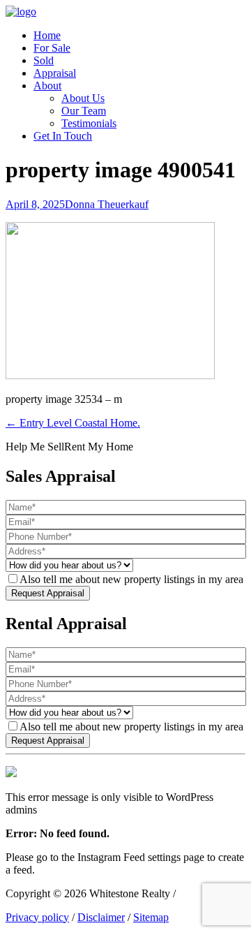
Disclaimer (101, 917)
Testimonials (88, 123)
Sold (43, 60)
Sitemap (151, 917)
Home (47, 35)
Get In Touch (62, 136)
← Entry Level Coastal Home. (73, 423)
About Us (83, 98)
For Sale (51, 48)
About (47, 85)
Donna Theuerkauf (107, 204)
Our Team (83, 111)
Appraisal (54, 73)
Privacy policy (37, 917)
